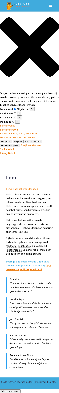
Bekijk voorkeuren (33, 141)
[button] (29, 47)
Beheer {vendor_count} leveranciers (19, 133)
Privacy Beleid (7, 153)
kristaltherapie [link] (14, 249)
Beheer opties (7, 125)
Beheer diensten (9, 129)
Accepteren (6, 141)
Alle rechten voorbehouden (18, 382)
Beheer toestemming (10, 391)
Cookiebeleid (7, 149)
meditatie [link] (11, 246)
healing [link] (28, 253)
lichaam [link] (10, 202)
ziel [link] (23, 202)
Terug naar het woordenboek (22, 189)
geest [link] (43, 198)
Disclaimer (40, 382)
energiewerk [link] (42, 242)
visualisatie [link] (24, 246)
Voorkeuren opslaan (10, 145)
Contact (53, 382)
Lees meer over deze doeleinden (17, 137)
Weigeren (18, 141)
